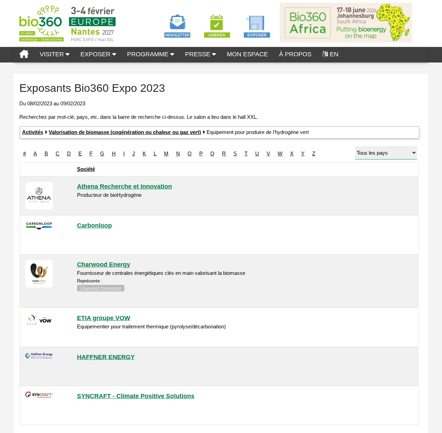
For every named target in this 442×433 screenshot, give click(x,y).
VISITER (53, 54)
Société (86, 169)
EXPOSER (96, 54)
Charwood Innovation (101, 288)
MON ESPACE (247, 54)
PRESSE (198, 54)
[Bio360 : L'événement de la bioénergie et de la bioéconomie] (24, 54)
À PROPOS (295, 54)
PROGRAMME (148, 54)
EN (334, 54)
